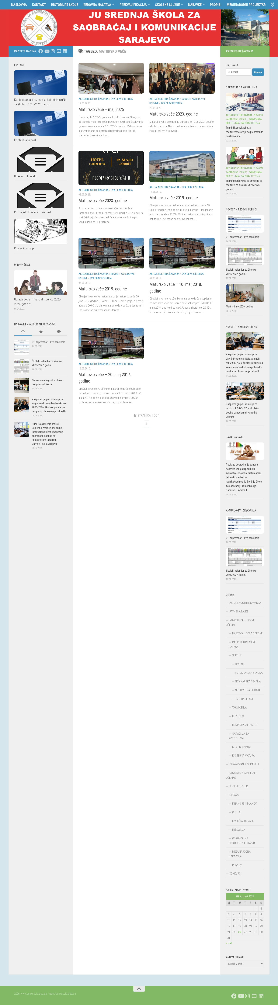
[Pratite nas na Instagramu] (52, 51)
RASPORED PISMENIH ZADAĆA (242, 644)
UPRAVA (234, 795)
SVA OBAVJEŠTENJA (122, 98)
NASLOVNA (19, 5)
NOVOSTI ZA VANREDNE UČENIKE (241, 775)
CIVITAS (239, 664)
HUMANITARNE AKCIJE (245, 725)
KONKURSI (235, 873)
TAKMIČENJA (239, 707)
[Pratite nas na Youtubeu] (46, 51)
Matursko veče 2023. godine (173, 114)
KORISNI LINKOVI (241, 747)
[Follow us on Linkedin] (65, 51)
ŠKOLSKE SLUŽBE (167, 5)
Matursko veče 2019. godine (173, 197)
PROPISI (215, 5)
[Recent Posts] (23, 332)
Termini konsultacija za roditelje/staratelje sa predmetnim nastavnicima (244, 132)
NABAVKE (195, 5)
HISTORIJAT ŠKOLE (64, 5)
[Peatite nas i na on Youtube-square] (59, 51)
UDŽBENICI (238, 716)
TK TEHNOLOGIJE (244, 699)
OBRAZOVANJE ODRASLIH (244, 764)
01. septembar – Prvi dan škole (48, 342)
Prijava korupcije (24, 248)
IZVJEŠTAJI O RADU (243, 821)
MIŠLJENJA (238, 829)
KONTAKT (39, 5)
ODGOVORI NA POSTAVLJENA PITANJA (242, 841)
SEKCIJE (237, 655)
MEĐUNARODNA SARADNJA (240, 854)
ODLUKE (236, 812)
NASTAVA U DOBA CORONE (247, 633)
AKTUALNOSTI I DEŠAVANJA (93, 98)
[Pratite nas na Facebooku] (40, 51)
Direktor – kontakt (25, 176)
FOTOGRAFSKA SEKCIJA (249, 672)
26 (239, 932)
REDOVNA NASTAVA (97, 5)
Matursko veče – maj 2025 (101, 109)
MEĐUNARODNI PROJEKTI (245, 5)
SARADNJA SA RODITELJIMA (239, 736)
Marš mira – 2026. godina (239, 306)
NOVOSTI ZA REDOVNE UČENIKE (240, 623)
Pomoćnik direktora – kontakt (32, 212)
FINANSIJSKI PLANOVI (244, 803)
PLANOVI (237, 865)
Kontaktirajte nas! (25, 140)
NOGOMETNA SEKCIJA (247, 690)
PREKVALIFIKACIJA (133, 5)
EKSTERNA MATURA (243, 755)
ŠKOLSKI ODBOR (238, 786)
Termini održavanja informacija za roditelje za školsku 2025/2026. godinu (244, 185)
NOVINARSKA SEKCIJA (248, 681)
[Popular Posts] (40, 332)
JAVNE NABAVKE (238, 611)
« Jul (229, 943)
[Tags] (58, 332)
